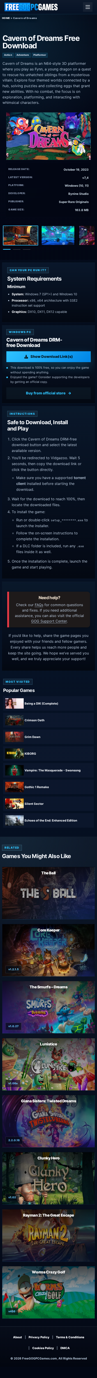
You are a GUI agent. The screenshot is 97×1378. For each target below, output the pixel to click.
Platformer (39, 55)
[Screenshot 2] (58, 235)
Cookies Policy (43, 1348)
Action (8, 55)
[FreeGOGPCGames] (31, 7)
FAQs (39, 605)
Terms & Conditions (70, 1337)
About (17, 1337)
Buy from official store (46, 393)
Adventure (22, 55)
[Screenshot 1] (20, 235)
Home (6, 18)
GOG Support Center (49, 621)
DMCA (65, 1348)
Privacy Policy (39, 1337)
